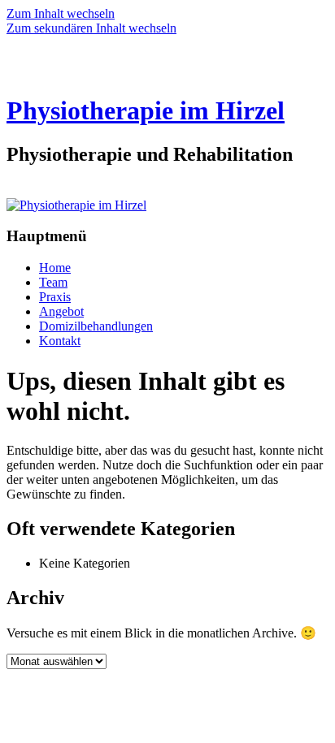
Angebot (61, 311)
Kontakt (59, 341)
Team (53, 282)
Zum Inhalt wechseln (61, 13)
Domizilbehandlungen (96, 326)
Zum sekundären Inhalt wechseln (91, 28)
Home (55, 267)
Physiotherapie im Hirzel (146, 110)
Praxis (55, 297)
